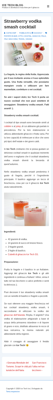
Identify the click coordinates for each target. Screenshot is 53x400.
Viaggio (29, 39)
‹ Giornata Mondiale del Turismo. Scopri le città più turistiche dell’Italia (19, 366)
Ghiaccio (36, 36)
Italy (6, 39)
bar (15, 36)
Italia (43, 36)
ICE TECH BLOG (12, 5)
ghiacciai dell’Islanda (14, 315)
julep (18, 126)
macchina (13, 39)
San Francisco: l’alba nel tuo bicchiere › (39, 366)
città (20, 36)
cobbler (7, 126)
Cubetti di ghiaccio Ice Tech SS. (23, 254)
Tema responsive (13, 392)
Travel (21, 39)
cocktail (28, 36)
